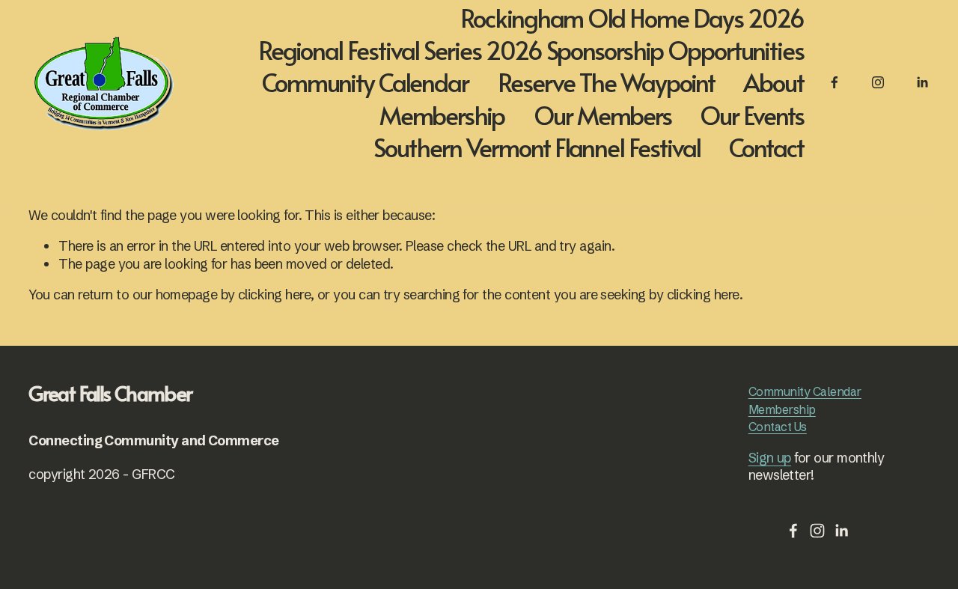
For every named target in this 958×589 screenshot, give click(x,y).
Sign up (769, 457)
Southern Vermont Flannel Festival (537, 147)
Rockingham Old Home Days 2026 (632, 17)
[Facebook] (834, 82)
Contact (766, 147)
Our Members (602, 114)
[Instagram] (877, 82)
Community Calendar (365, 82)
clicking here (274, 294)
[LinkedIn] (922, 82)
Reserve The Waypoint (606, 82)
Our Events (752, 114)
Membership (441, 114)
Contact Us (777, 426)
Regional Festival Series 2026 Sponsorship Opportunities (531, 50)
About (773, 82)
